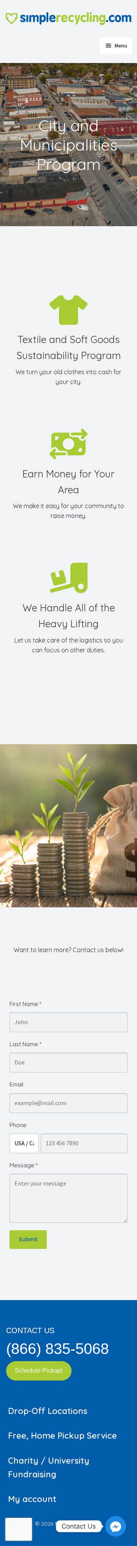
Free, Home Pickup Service (62, 1435)
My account (32, 1499)
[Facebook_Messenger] (115, 1526)
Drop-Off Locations (48, 1411)
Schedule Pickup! (38, 1370)
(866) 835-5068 (57, 1348)
